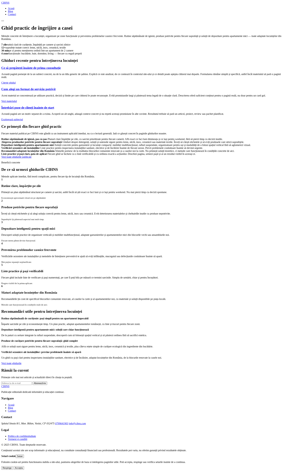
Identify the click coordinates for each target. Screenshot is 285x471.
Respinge (7, 468)
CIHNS (5, 2)
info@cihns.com (77, 423)
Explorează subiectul (12, 119)
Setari (20, 456)
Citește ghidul (8, 82)
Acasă (11, 8)
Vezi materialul (9, 101)
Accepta (19, 468)
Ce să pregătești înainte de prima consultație (31, 68)
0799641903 (61, 423)
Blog (10, 11)
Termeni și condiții (17, 439)
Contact (12, 14)
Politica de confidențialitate (22, 436)
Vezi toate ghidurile (11, 363)
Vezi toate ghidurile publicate (16, 156)
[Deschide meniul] (2, 20)
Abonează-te (40, 383)
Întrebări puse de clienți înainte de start (27, 107)
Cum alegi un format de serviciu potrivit (28, 89)
